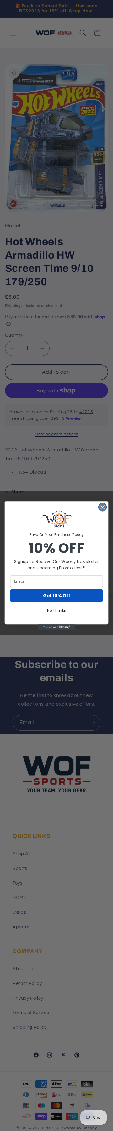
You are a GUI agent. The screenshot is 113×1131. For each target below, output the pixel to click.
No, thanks (56, 610)
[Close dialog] (103, 507)
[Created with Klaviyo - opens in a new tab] (56, 627)
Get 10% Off (56, 595)
